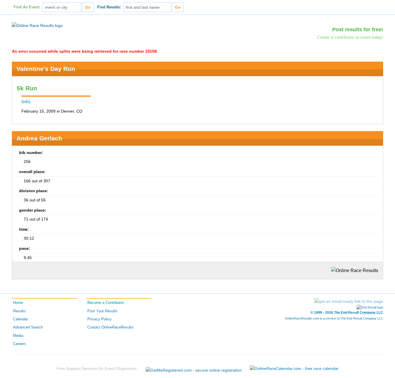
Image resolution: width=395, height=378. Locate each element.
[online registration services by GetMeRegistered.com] (194, 369)
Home (18, 303)
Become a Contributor (105, 303)
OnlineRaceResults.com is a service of (334, 318)
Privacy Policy (99, 319)
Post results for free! (357, 29)
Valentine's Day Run (45, 68)
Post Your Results (102, 311)
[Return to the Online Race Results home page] (37, 25)
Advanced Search (28, 327)
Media (18, 336)
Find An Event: (27, 7)
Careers (19, 344)
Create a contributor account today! (350, 37)
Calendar (20, 319)
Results (19, 311)
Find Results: (109, 7)
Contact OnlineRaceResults (110, 327)
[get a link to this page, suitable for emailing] (348, 301)
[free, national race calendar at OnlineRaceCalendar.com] (294, 368)
